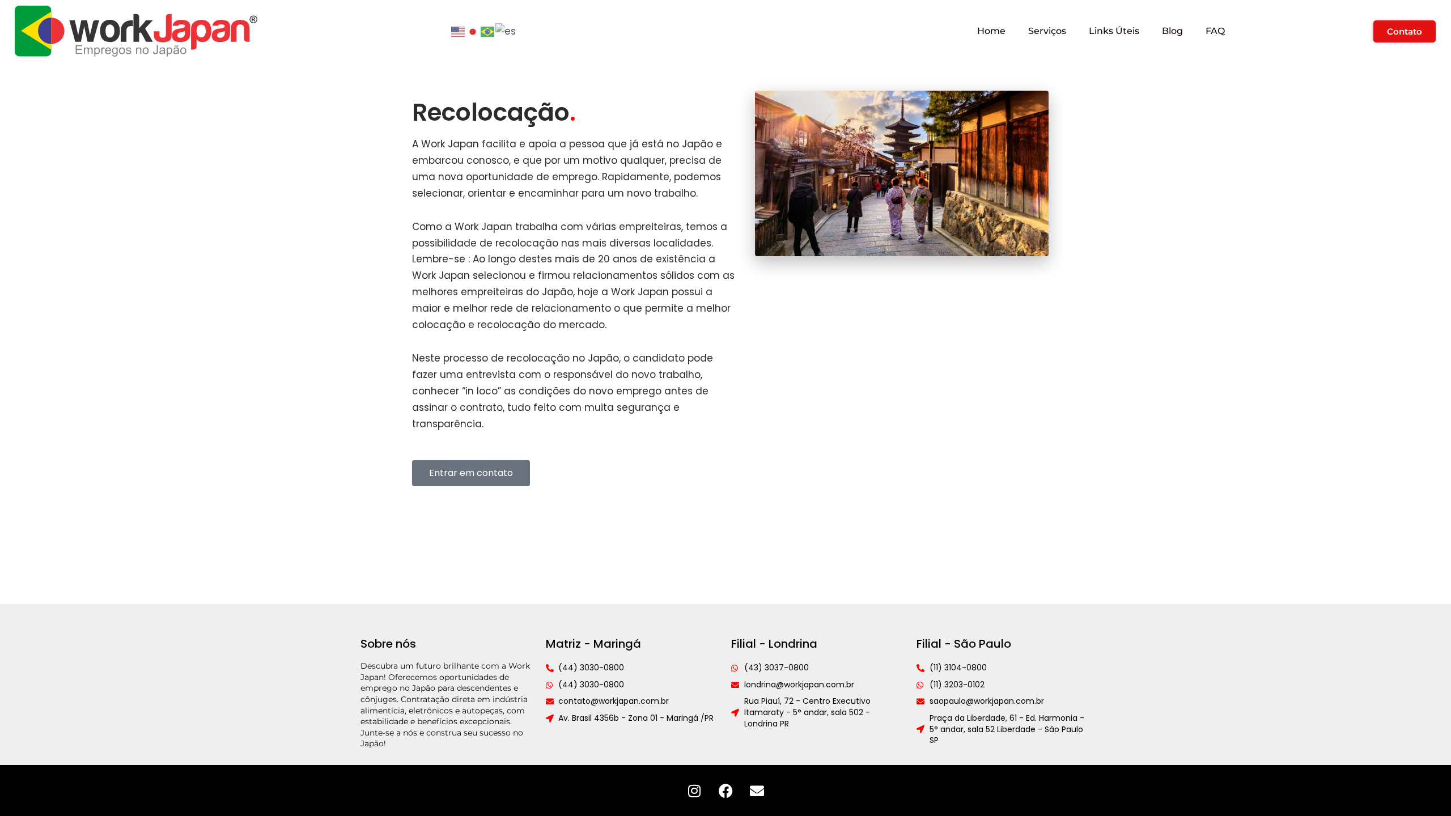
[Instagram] (694, 790)
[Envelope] (757, 790)
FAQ (1215, 31)
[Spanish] (506, 30)
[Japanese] (473, 30)
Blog (1172, 31)
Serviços (1047, 31)
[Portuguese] (488, 30)
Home (991, 31)
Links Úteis (1114, 31)
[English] (458, 30)
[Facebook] (725, 790)
